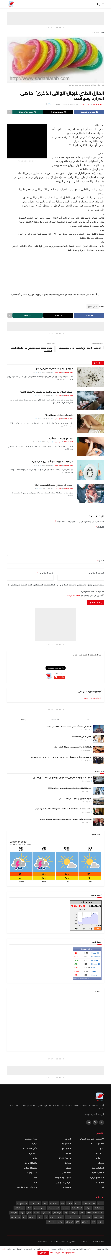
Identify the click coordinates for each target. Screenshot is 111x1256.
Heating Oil (95, 964)
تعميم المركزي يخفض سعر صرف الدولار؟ (75, 798)
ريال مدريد (13, 1212)
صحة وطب (94, 32)
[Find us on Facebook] (101, 1122)
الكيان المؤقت (19, 1208)
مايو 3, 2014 (70, 104)
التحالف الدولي (35, 1203)
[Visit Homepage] (11, 4)
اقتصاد (101, 1163)
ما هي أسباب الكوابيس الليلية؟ (59, 415)
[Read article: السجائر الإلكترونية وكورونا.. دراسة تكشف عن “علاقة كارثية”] (90, 400)
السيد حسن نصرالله (53, 1208)
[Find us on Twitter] (95, 1122)
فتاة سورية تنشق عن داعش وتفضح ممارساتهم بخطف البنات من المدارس (61, 757)
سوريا (68, 1168)
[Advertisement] (55, 16)
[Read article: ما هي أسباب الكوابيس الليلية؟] (90, 423)
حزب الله (36, 1212)
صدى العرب (69, 1217)
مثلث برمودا (32, 1172)
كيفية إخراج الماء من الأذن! (61, 438)
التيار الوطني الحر (22, 1203)
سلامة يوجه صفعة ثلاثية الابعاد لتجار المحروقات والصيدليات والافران (63, 808)
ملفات (34, 1182)
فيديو (34, 1143)
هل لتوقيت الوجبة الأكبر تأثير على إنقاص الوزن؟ (52, 461)
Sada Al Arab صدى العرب (64, 372)
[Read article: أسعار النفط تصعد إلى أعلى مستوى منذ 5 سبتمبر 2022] (98, 791)
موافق (43, 1252)
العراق (68, 1139)
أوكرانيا (77, 1203)
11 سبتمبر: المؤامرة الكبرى (92, 1139)
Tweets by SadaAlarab (93, 698)
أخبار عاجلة (99, 1153)
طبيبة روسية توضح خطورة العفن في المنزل (54, 368)
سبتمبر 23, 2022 (47, 372)
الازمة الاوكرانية (97, 1177)
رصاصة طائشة (65, 1158)
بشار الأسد (74, 1212)
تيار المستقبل (57, 1212)
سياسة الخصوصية (73, 595)
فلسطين (67, 1187)
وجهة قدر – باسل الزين (27, 1187)
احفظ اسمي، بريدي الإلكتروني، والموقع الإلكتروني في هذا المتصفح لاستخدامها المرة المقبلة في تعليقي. (56, 584)
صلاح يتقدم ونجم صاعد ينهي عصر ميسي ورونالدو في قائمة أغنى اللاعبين (62, 777)
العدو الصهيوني (39, 1208)
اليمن (82, 1212)
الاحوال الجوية (98, 1172)
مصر (35, 1177)
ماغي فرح (85, 1221)
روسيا (21, 1212)
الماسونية (66, 1143)
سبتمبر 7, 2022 (47, 488)
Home (102, 32)
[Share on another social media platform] (9, 112)
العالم (101, 1187)
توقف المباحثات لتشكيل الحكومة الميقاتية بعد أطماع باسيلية (66, 819)
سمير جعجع (87, 1217)
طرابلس (60, 1217)
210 (33, 395)
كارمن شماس (15, 1217)
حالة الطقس (74, 1241)
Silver (93, 971)
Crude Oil (95, 953)
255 (33, 372)
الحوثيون (87, 1208)
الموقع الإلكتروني (96, 572)
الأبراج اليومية (54, 1203)
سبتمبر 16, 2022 (47, 418)
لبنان (35, 1158)
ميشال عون (69, 1221)
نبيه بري (60, 1221)
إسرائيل (70, 1203)
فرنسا (39, 1217)
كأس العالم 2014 (29, 1148)
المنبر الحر (66, 1148)
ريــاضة (68, 1163)
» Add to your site (78, 978)
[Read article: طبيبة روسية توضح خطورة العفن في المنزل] (90, 377)
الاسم (100, 560)
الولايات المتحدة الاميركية (94, 1212)
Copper (94, 975)
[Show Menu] (103, 4)
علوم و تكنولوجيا (63, 1182)
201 (33, 442)
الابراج (44, 1203)
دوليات (68, 1153)
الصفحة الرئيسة (98, 1241)
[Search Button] (98, 4)
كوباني (100, 1221)
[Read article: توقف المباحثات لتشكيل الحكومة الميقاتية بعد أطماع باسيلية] (98, 822)
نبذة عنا (85, 1241)
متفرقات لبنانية (30, 1168)
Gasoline (94, 960)
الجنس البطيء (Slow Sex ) (81, 736)
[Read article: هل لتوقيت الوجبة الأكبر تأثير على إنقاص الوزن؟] (90, 470)
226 (33, 418)
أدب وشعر (99, 1158)
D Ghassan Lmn (89, 1203)
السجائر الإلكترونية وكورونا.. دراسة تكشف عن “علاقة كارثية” (46, 392)
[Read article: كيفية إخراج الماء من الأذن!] (90, 446)
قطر (24, 1217)
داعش (29, 1212)
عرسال (52, 1217)
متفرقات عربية (31, 1163)
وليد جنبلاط (51, 1221)
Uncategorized (97, 1143)
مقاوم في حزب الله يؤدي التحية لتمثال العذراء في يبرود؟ (69, 726)
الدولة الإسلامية (77, 1208)
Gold (93, 968)
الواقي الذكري (92, 306)
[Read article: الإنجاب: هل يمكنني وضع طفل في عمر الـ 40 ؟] (90, 493)
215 (33, 465)
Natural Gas (96, 957)
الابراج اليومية (98, 1168)
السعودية (99, 1182)
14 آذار (100, 1203)
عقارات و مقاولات (63, 1177)
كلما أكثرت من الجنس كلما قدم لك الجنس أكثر (73, 746)
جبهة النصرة (46, 1212)
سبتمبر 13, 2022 (47, 465)
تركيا (66, 1212)
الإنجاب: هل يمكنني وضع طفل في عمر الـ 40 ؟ (53, 485)
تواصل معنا (60, 1241)
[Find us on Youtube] (88, 1122)
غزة (46, 1217)
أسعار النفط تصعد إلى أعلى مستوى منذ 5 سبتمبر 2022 (70, 788)
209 (34, 488)
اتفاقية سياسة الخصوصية (91, 591)
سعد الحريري (98, 1217)
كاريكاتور (33, 1153)
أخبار (102, 1148)
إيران (62, 1203)
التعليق (100, 527)
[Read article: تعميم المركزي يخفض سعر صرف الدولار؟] (98, 801)
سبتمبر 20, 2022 (47, 395)
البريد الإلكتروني (45, 572)
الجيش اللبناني (98, 1208)
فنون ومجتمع (31, 1139)
